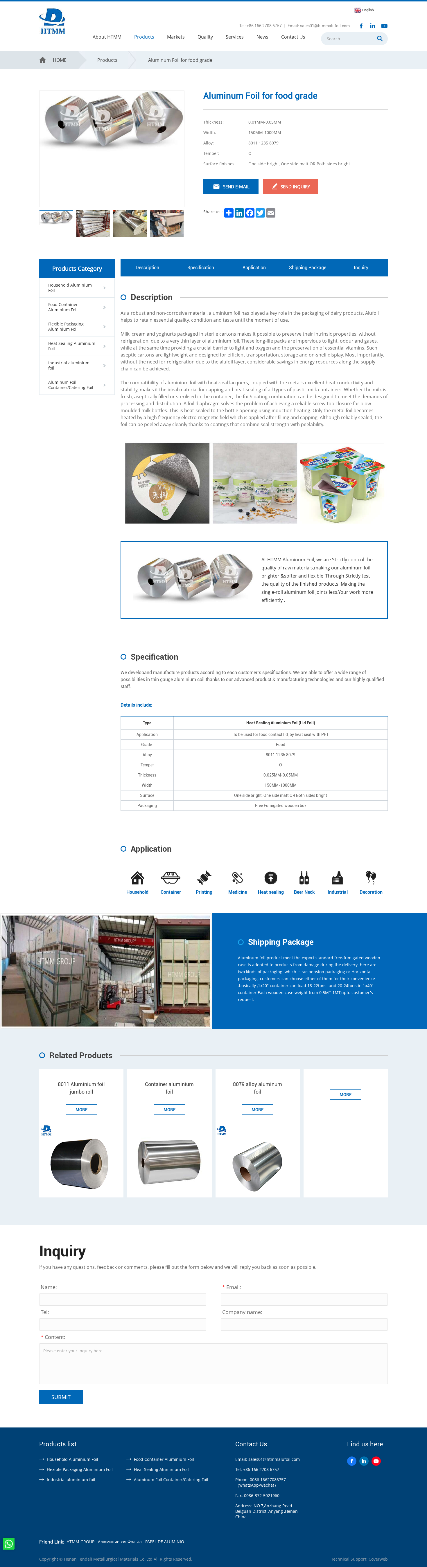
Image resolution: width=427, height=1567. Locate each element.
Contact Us (293, 37)
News (262, 37)
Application (254, 267)
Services (235, 37)
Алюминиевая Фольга (120, 1541)
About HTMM (107, 37)
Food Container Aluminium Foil (164, 1459)
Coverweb (378, 1559)
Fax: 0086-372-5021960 (257, 1495)
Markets (176, 37)
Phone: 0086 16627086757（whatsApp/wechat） (260, 1482)
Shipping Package (307, 267)
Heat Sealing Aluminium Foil (161, 1469)
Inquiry (361, 267)
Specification (200, 267)
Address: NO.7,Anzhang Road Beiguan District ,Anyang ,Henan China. (266, 1511)
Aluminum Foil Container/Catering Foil (171, 1479)
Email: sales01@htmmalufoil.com (319, 25)
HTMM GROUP (80, 1541)
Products (144, 37)
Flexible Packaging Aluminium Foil (80, 1469)
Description (147, 267)
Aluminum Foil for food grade (180, 60)
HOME (60, 60)
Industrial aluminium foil (71, 1479)
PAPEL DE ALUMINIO (164, 1541)
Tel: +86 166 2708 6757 (260, 25)
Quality (205, 37)
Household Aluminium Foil (72, 1459)
